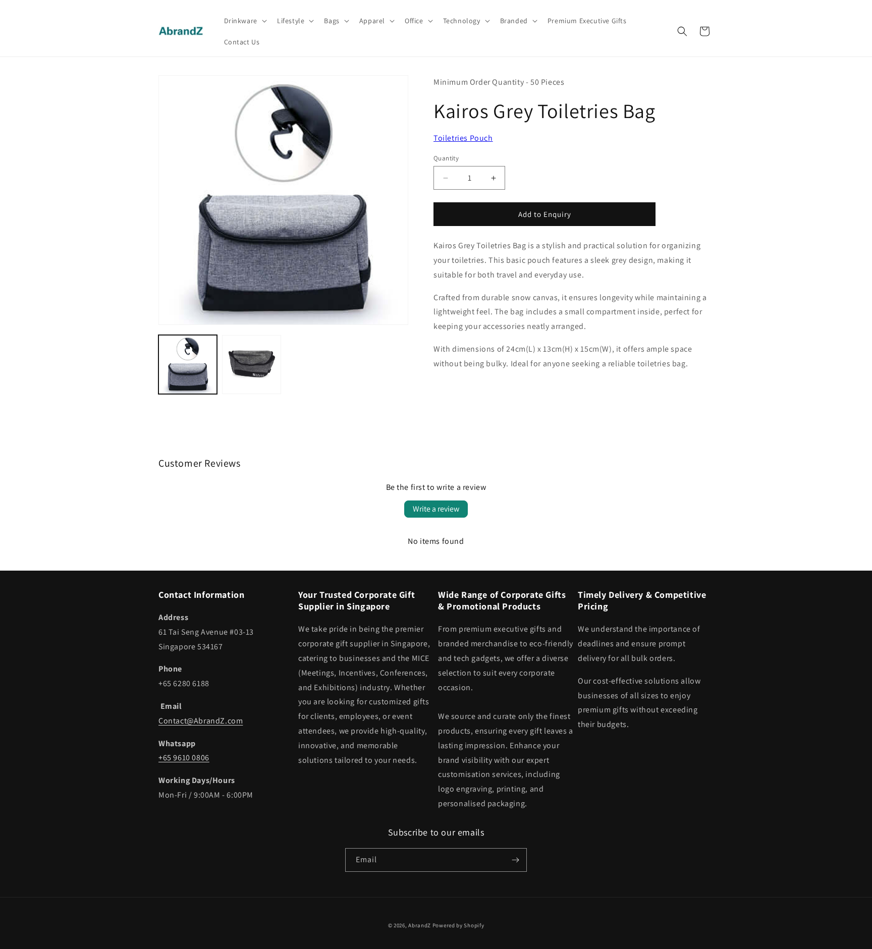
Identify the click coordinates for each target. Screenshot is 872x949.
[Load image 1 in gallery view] (187, 364)
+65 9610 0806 (183, 757)
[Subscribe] (515, 860)
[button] (244, 20)
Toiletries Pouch (463, 138)
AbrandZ (419, 925)
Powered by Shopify (458, 925)
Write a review (436, 509)
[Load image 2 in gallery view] (251, 364)
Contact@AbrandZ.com (200, 720)
